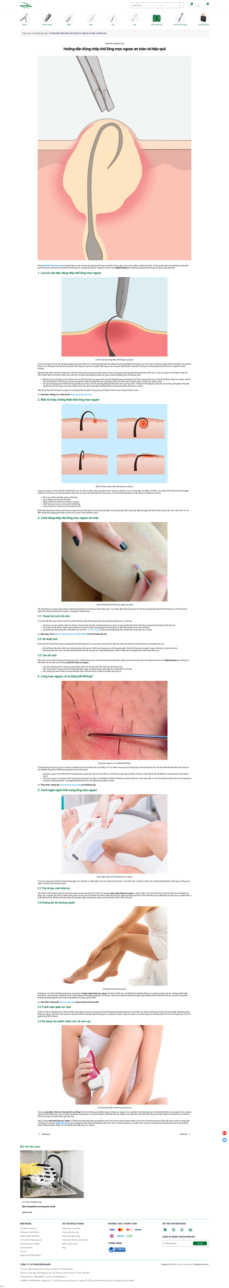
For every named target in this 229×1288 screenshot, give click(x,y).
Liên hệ (23, 1251)
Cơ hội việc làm (26, 1248)
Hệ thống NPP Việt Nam (29, 1236)
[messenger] (224, 1139)
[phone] (224, 1133)
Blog (64, 1248)
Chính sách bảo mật (70, 1232)
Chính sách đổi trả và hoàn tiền (75, 1240)
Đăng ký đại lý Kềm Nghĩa (30, 1255)
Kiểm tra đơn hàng (69, 1244)
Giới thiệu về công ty (28, 1228)
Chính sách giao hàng (71, 1236)
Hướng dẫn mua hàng (71, 1228)
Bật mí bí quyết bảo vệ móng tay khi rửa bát (38, 1206)
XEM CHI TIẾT (27, 1212)
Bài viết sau (183, 1134)
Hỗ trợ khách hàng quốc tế (31, 1240)
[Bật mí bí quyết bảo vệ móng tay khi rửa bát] (52, 1174)
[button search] (180, 5)
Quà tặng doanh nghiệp (29, 1244)
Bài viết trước (46, 1134)
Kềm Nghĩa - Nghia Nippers (183, 1264)
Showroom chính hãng (29, 1232)
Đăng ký (200, 1243)
